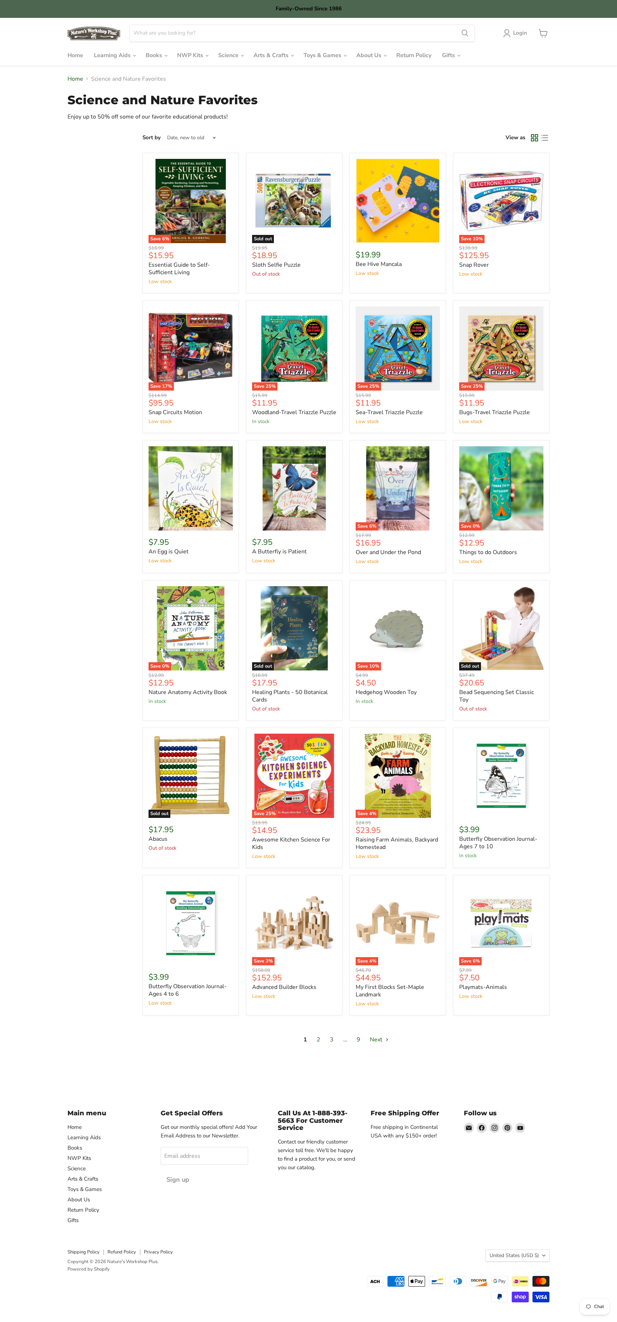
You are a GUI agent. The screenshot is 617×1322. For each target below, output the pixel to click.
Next (377, 1040)
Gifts (449, 55)
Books (155, 55)
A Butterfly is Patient (279, 552)
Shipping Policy (83, 1252)
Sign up (177, 1179)
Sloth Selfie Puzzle (276, 265)
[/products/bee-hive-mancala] (398, 201)
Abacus (158, 839)
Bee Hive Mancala (379, 264)
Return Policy (413, 55)
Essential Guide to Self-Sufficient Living (179, 268)
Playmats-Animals (483, 987)
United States (514, 1255)
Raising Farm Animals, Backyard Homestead (397, 843)
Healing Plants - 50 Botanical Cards (290, 696)
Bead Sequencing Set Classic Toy (496, 696)
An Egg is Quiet (169, 552)
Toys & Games (323, 55)
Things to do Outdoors (488, 552)
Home (75, 55)
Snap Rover (474, 265)
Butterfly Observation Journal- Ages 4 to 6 (188, 990)
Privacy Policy (158, 1252)
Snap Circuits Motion (175, 412)
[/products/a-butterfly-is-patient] (294, 488)
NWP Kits (191, 55)
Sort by (151, 138)
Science (229, 55)
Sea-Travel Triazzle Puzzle (389, 412)
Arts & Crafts (272, 55)
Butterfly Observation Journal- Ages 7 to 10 (498, 842)
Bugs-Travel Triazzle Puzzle (494, 412)
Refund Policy (121, 1252)
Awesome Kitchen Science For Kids (291, 843)
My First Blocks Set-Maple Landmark (390, 991)
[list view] (545, 138)
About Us (369, 55)
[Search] (465, 33)
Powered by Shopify (88, 1269)
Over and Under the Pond (388, 552)
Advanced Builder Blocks (284, 987)
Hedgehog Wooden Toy (386, 692)
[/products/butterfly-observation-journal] (191, 923)
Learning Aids (113, 55)
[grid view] (535, 138)
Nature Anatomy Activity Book (188, 692)
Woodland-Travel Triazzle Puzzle (294, 412)
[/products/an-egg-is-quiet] (191, 488)
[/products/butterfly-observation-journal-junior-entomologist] (501, 776)
